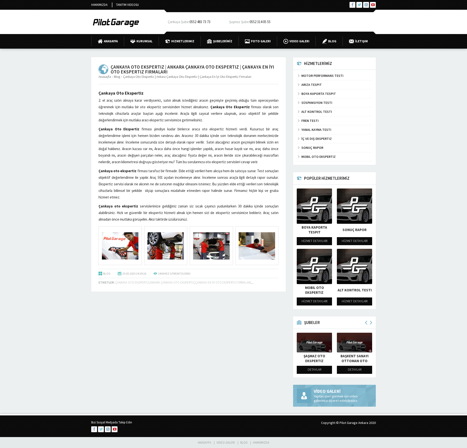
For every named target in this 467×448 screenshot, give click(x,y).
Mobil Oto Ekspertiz (314, 290)
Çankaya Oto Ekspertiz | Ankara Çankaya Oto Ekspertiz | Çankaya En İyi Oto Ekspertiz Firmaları (187, 76)
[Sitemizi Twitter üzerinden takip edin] (359, 5)
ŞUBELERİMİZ (222, 41)
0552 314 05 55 (260, 21)
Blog (332, 41)
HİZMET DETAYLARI (314, 241)
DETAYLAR (314, 369)
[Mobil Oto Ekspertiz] (314, 266)
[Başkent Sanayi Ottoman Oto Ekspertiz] (354, 342)
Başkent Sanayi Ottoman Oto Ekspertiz (354, 361)
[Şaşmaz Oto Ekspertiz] (314, 342)
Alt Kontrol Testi (355, 290)
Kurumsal (144, 41)
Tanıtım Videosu (127, 5)
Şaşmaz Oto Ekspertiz (314, 358)
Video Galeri (299, 41)
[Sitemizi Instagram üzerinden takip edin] (366, 5)
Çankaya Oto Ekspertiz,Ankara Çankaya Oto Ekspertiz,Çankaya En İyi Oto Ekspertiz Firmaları (183, 282)
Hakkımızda (99, 5)
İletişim (361, 41)
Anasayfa (111, 41)
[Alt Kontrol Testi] (354, 266)
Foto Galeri (261, 41)
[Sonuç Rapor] (354, 206)
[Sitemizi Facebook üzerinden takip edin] (352, 5)
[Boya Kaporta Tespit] (314, 206)
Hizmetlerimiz (182, 41)
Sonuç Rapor (354, 229)
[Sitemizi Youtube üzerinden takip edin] (373, 5)
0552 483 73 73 (199, 21)
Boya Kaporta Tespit (314, 229)
